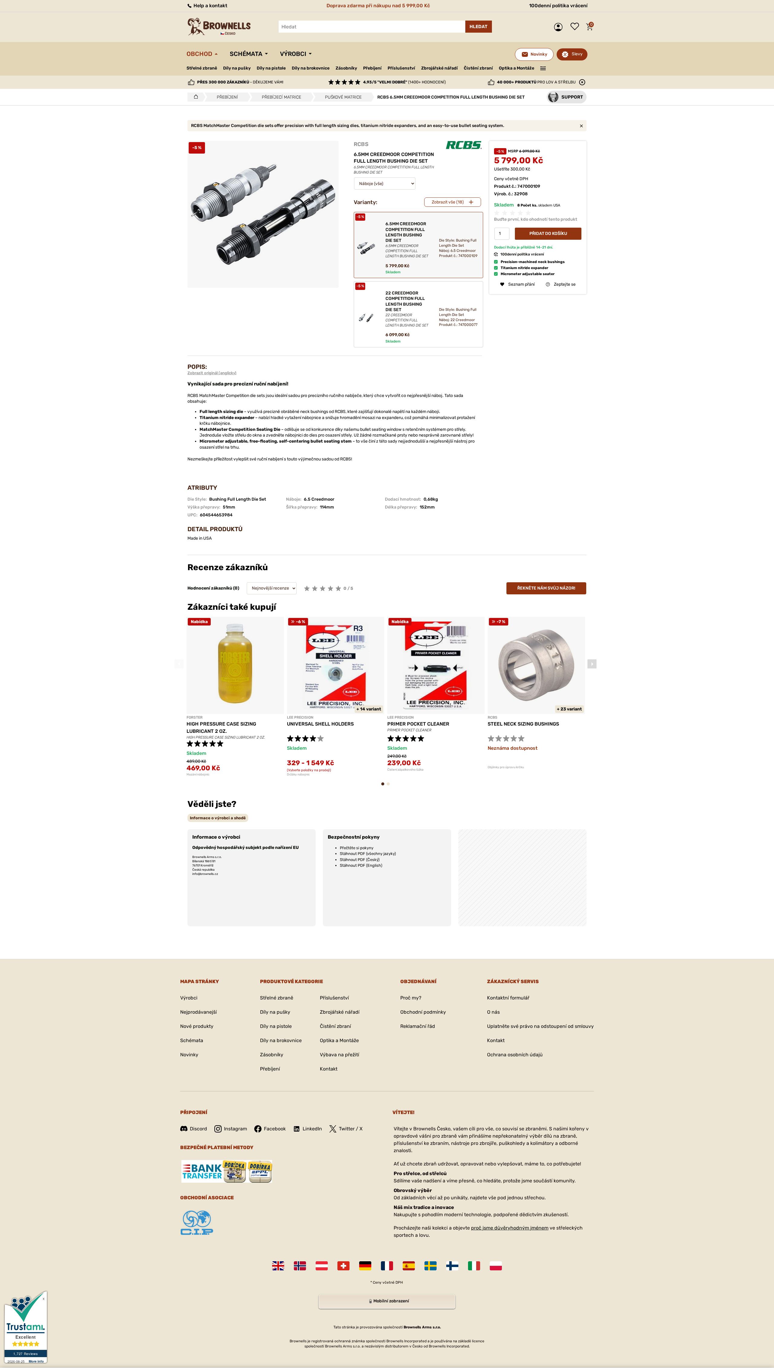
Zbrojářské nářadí (439, 68)
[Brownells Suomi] (452, 1265)
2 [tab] (390, 787)
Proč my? (410, 998)
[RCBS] (464, 145)
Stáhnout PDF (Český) (359, 859)
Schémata (246, 53)
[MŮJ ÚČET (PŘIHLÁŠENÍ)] (560, 27)
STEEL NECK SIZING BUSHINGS (523, 724)
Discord (198, 1129)
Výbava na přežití (339, 1055)
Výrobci (293, 53)
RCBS (361, 144)
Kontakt (328, 1069)
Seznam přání (576, 26)
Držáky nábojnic (298, 774)
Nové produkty (196, 1026)
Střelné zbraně (202, 68)
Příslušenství (401, 68)
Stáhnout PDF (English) (361, 865)
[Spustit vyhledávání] (478, 27)
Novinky (189, 1055)
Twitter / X (351, 1129)
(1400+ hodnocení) (404, 82)
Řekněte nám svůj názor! (546, 588)
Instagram (235, 1129)
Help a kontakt (209, 5)
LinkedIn (312, 1129)
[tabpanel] (235, 696)
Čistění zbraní (478, 68)
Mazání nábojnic (198, 774)
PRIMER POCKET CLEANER (418, 724)
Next (592, 663)
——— (543, 68)
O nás (493, 1012)
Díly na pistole (271, 68)
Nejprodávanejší (198, 1012)
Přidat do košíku (548, 233)
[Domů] (194, 97)
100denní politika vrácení (558, 5)
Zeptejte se (565, 284)
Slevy (577, 54)
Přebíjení (372, 68)
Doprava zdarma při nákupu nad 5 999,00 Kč (378, 5)
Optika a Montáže (516, 68)
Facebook (275, 1129)
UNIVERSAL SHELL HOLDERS (320, 724)
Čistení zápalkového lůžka (405, 770)
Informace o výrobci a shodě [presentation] (218, 818)
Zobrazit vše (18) (448, 202)
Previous (179, 663)
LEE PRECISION (300, 717)
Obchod (199, 53)
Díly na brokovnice (311, 68)
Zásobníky (346, 68)
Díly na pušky (237, 68)
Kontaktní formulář (508, 998)
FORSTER (195, 717)
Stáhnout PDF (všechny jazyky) (368, 853)
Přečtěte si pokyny (356, 848)
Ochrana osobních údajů (515, 1055)
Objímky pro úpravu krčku (506, 767)
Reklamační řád (417, 1026)
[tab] (217, 818)
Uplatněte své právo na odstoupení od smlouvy (540, 1026)
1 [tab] (384, 787)
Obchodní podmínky (423, 1012)
